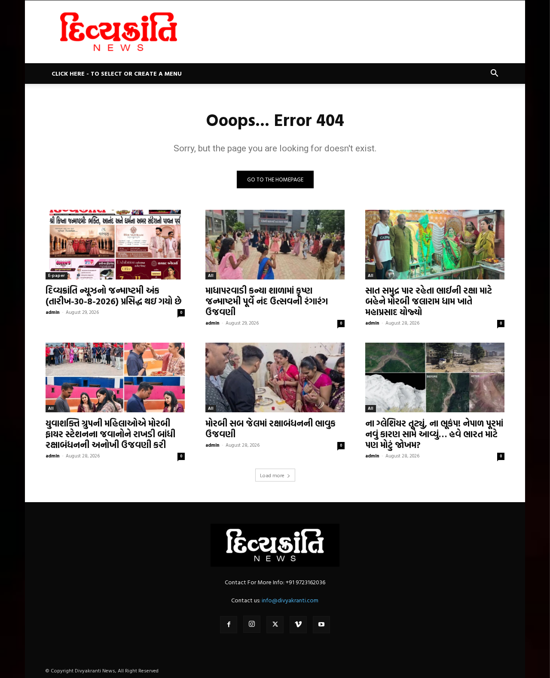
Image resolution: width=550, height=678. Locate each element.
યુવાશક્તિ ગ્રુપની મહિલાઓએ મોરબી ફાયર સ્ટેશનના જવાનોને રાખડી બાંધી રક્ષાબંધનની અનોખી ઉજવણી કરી (110, 433)
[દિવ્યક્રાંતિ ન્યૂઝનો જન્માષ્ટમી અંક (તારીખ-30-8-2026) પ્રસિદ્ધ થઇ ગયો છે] (115, 244)
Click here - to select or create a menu (117, 73)
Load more (272, 475)
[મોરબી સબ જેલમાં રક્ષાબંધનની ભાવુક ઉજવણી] (275, 377)
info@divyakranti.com (290, 599)
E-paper (56, 275)
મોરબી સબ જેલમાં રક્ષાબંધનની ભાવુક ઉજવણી (270, 428)
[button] (494, 74)
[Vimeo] (298, 624)
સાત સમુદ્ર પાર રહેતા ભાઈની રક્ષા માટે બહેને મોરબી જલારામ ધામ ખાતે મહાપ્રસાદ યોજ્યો (428, 301)
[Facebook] (228, 624)
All (211, 275)
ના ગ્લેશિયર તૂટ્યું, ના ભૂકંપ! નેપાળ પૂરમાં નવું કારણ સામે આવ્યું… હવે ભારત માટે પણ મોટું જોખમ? (434, 433)
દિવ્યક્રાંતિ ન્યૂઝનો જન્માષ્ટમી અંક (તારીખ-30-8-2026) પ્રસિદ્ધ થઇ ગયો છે (114, 295)
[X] (275, 624)
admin (53, 312)
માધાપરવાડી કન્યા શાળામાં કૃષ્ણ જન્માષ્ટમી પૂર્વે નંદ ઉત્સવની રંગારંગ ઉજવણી (266, 301)
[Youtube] (321, 624)
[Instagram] (251, 624)
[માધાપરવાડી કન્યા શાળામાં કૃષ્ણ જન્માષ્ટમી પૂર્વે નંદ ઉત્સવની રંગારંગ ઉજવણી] (275, 244)
